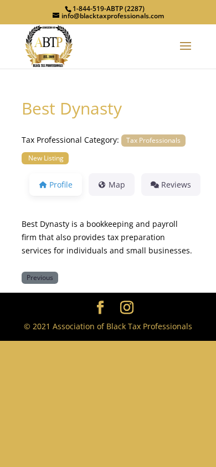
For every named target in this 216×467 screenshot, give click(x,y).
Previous (40, 277)
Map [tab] (117, 184)
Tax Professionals (153, 140)
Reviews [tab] (176, 184)
